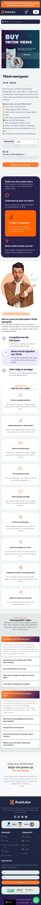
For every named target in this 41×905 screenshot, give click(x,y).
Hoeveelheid (9, 141)
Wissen (17, 145)
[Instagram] (18, 817)
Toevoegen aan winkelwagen (20, 164)
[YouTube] (26, 817)
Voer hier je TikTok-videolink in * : (14, 154)
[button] (36, 12)
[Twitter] (22, 817)
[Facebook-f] (15, 817)
